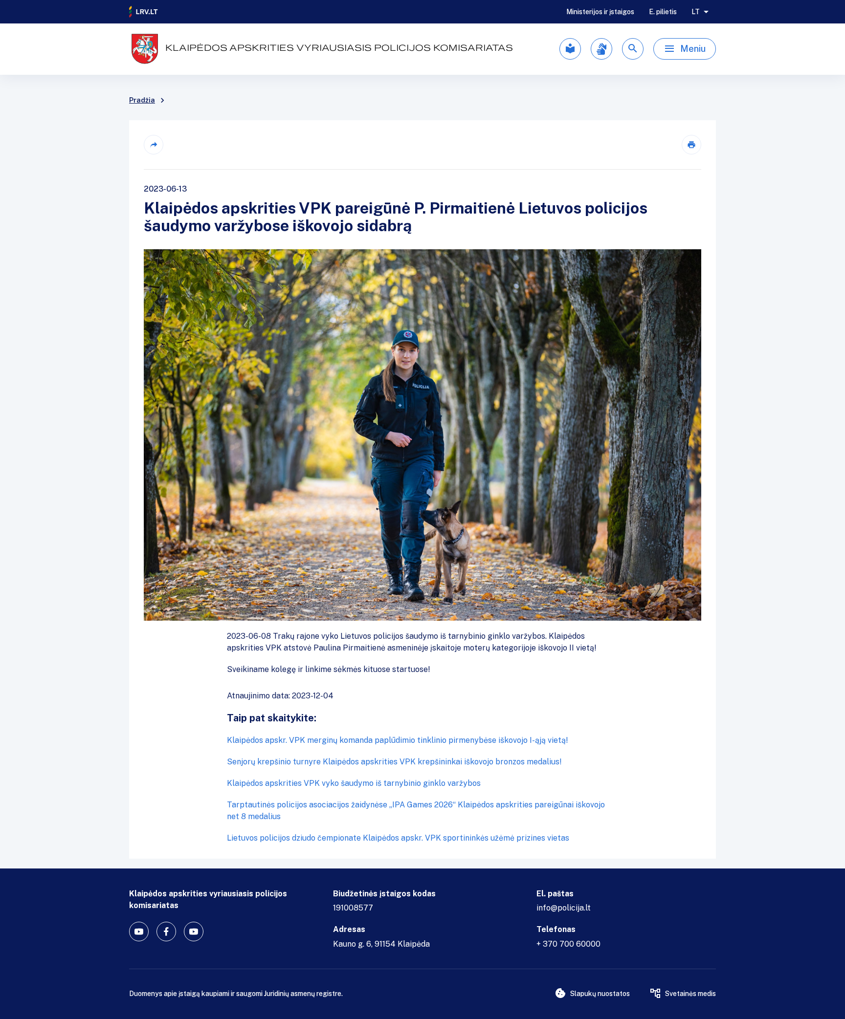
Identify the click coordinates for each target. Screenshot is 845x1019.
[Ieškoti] (633, 49)
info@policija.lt (563, 907)
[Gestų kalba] (601, 49)
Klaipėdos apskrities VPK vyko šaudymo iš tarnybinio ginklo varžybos (354, 783)
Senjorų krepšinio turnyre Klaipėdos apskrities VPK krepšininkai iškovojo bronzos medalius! (394, 761)
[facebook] (166, 931)
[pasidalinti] (153, 144)
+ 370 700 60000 (568, 944)
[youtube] (139, 931)
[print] (691, 144)
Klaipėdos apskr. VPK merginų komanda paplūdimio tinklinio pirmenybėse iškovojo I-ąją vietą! (397, 740)
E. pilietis (663, 12)
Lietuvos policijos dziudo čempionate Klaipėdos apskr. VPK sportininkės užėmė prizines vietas (398, 838)
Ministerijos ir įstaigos (600, 12)
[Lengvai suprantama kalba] (570, 49)
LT (695, 12)
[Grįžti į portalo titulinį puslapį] (143, 11)
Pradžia (142, 100)
